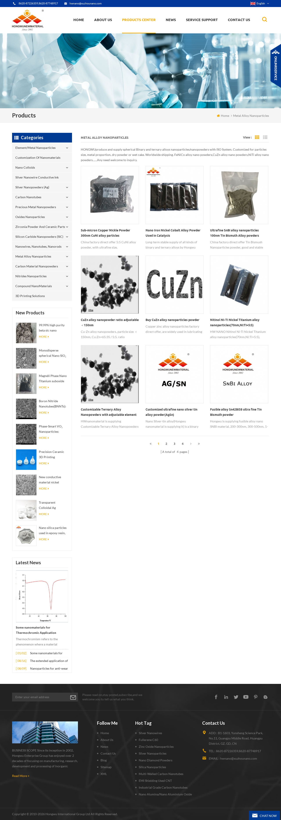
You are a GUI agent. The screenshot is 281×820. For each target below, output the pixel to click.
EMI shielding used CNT (155, 780)
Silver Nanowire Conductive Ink (37, 177)
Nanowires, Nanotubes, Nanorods (38, 246)
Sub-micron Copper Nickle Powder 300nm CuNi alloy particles (105, 233)
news (171, 20)
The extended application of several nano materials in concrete (49, 661)
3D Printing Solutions (30, 296)
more (43, 336)
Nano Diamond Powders (155, 760)
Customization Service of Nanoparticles (116, 29)
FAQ (101, 30)
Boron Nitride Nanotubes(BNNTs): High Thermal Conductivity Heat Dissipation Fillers (52, 404)
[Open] (275, 66)
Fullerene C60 (148, 740)
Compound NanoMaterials (33, 286)
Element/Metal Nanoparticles (35, 148)
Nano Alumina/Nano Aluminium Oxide (165, 794)
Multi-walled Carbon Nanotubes (161, 774)
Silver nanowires (150, 733)
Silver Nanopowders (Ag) (142, 29)
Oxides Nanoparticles (30, 217)
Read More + (20, 776)
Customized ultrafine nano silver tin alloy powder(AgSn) (171, 412)
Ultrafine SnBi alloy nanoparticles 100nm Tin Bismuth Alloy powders (234, 233)
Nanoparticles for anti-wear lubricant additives (49, 669)
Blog (104, 760)
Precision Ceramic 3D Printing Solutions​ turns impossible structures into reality (51, 455)
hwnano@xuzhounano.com (86, 3)
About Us (103, 20)
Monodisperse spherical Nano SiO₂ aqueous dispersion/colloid (52, 353)
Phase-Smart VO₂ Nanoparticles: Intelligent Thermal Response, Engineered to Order (53, 429)
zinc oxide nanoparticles (156, 746)
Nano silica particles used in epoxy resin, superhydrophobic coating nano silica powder (53, 531)
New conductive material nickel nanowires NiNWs (51, 480)
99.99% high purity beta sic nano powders (52, 328)
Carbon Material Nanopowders (36, 266)
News (104, 746)
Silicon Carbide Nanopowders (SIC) (39, 236)
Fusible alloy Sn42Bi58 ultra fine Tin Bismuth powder (236, 412)
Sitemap (106, 767)
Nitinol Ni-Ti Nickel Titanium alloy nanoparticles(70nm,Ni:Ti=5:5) (234, 322)
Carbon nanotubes (28, 197)
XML (104, 774)
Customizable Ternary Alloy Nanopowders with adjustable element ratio (109, 412)
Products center (139, 20)
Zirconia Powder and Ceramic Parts (146, 27)
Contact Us (239, 20)
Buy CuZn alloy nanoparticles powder (172, 320)
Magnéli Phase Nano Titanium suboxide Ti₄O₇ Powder (53, 379)
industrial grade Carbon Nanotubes (163, 787)
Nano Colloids (25, 167)
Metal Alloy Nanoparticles (33, 256)
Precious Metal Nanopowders (35, 207)
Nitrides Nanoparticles (31, 276)
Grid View (257, 137)
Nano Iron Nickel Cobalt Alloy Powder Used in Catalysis (173, 233)
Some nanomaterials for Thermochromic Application (36, 630)
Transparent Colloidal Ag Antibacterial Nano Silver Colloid (52, 505)
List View (265, 137)
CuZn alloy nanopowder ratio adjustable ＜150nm (110, 322)
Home (78, 20)
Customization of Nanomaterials (136, 31)
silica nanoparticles (152, 767)
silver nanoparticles (152, 753)
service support (202, 20)
